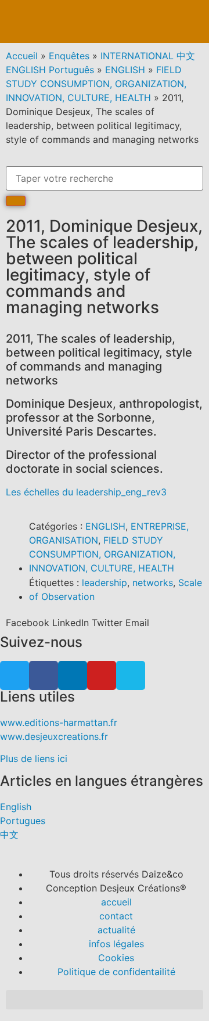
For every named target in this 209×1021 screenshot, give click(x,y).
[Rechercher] (16, 201)
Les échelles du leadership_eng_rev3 (86, 492)
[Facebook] (43, 675)
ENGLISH (125, 70)
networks (152, 582)
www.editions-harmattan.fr (58, 722)
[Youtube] (101, 675)
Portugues (22, 820)
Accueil (22, 56)
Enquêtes (69, 56)
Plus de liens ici (33, 758)
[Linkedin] (72, 675)
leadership (104, 582)
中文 (9, 834)
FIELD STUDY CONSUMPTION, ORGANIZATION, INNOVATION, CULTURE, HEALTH (96, 83)
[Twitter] (14, 675)
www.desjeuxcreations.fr (54, 736)
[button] (189, 21)
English (15, 807)
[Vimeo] (130, 675)
